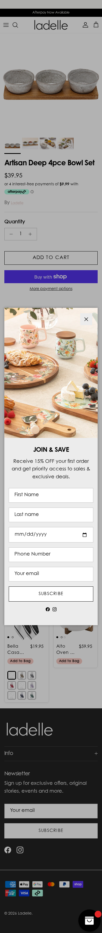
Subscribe (51, 594)
